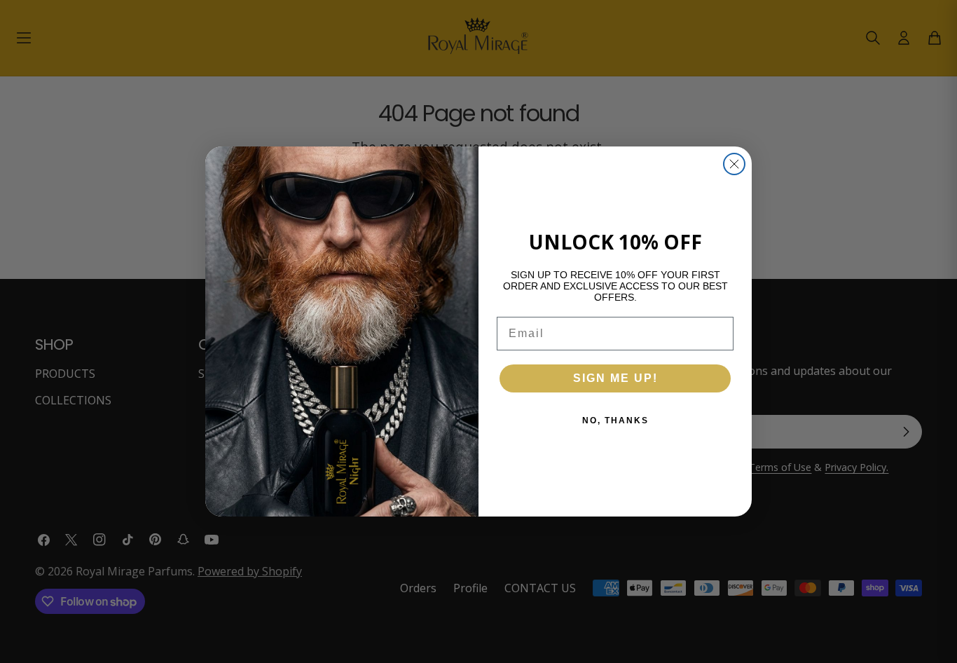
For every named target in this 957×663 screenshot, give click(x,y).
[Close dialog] (734, 164)
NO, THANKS (615, 420)
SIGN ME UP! (615, 378)
